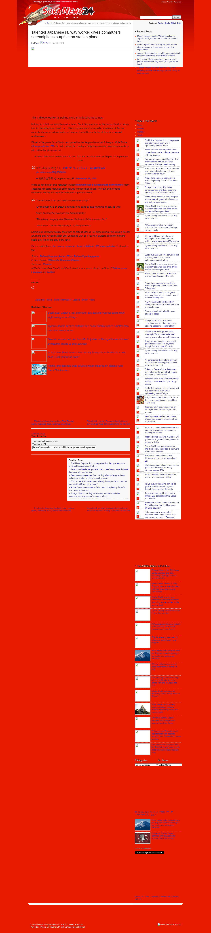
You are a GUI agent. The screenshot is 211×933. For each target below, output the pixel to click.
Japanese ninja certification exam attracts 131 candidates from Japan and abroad (160, 496)
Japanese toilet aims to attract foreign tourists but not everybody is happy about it (162, 381)
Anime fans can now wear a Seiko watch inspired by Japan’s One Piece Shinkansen (161, 180)
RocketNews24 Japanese (171, 2)
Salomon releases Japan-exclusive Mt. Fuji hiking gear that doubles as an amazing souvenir (162, 505)
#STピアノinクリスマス (75, 168)
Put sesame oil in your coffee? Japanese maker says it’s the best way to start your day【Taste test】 (161, 514)
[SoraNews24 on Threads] (150, 2)
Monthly (140, 132)
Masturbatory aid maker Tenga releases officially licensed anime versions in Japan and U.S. (165, 681)
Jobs (179, 23)
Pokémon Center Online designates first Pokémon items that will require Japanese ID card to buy (161, 372)
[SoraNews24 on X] (153, 2)
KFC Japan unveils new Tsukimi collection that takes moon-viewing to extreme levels (161, 227)
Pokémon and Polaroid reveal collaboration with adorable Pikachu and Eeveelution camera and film (166, 735)
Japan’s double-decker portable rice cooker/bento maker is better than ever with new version (159, 54)
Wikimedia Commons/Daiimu (63, 260)
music (49, 300)
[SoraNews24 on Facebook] (144, 2)
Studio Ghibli (170, 23)
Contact (154, 897)
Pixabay (47, 264)
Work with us (57, 927)
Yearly (140, 135)
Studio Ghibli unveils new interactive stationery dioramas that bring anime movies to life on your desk (161, 209)
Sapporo (76, 300)
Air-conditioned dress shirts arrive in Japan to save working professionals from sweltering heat (161, 362)
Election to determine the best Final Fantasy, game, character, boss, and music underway (52, 422)
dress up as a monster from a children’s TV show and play (84, 246)
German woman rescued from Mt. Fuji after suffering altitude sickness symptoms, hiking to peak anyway (96, 476)
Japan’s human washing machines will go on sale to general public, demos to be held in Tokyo (162, 439)
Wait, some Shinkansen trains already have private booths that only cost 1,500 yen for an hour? (157, 61)
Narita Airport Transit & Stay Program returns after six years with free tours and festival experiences (157, 47)
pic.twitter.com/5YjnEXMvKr (51, 172)
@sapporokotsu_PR (43, 146)
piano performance (62, 300)
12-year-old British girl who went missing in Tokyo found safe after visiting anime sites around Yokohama (162, 238)
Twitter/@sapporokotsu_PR (55, 256)
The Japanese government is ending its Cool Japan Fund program (165, 640)
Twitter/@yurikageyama (86, 256)
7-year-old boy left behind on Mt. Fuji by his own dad (166, 611)
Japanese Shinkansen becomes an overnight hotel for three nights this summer (160, 409)
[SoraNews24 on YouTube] (156, 2)
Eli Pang (35, 43)
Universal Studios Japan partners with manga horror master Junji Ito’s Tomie (163, 720)
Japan (38, 300)
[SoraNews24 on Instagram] (147, 2)
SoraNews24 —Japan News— (63, 11)
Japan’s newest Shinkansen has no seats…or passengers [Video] (160, 475)
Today (140, 125)
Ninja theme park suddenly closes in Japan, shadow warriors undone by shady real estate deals (165, 708)
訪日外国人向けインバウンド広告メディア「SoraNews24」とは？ (154, 813)
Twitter (50, 272)
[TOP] (43, 23)
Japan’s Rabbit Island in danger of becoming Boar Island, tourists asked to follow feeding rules (161, 295)
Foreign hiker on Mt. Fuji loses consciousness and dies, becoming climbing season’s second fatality (95, 494)
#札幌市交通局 (97, 168)
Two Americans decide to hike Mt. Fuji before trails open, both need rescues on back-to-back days (166, 748)
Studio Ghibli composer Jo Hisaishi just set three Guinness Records (160, 274)
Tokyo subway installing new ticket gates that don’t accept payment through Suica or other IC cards (160, 344)
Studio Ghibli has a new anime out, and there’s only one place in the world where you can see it (162, 449)
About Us (139, 897)
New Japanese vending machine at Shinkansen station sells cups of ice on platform (161, 419)
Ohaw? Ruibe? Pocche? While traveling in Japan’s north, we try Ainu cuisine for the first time (157, 38)
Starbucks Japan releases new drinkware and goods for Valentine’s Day (160, 458)
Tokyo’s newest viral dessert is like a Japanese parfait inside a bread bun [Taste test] (161, 400)
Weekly (140, 128)
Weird (160, 23)
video (91, 300)
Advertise (35, 927)
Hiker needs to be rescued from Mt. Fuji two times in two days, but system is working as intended (166, 655)
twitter (84, 300)
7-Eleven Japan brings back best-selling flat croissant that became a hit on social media (162, 304)
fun (43, 300)
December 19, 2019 (86, 178)
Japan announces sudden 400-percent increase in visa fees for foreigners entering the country (162, 430)
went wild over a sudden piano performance (99, 184)
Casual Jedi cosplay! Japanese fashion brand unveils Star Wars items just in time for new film (108, 422)
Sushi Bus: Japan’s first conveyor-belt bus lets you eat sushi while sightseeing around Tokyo (162, 143)
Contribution (165, 897)
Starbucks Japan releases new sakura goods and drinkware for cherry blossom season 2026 (162, 467)
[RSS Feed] (159, 2)
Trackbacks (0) (38, 433)
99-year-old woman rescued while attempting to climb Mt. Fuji (164, 667)
